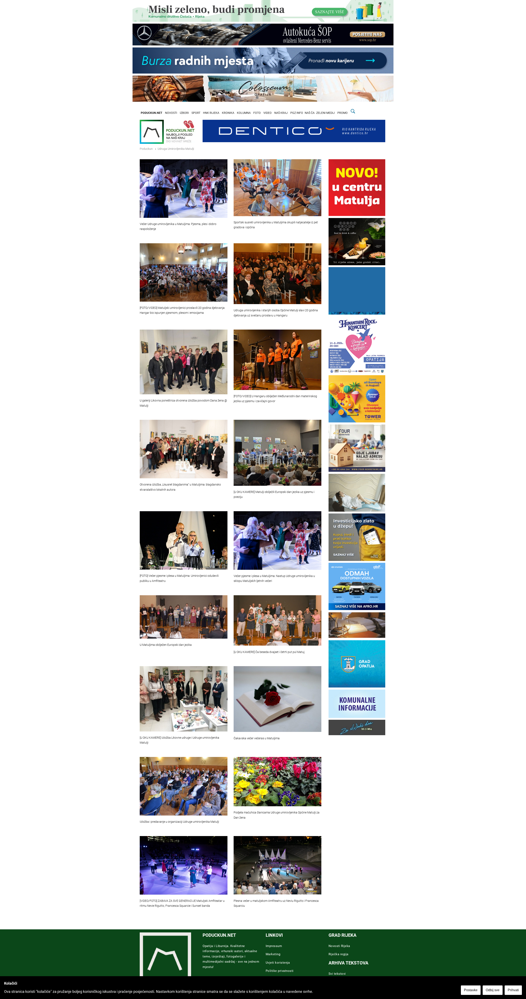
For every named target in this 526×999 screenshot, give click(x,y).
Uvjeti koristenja (278, 962)
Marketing (273, 954)
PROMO (342, 113)
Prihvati (513, 990)
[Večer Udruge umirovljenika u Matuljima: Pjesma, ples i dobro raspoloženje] (183, 188)
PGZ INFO (296, 113)
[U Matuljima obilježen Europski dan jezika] (183, 617)
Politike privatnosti (280, 971)
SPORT (195, 113)
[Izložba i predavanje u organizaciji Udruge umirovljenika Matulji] (183, 786)
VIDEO (267, 113)
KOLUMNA (244, 113)
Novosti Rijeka (339, 946)
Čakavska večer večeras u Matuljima (257, 738)
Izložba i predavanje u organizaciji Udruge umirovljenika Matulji (179, 822)
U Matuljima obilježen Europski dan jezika (166, 645)
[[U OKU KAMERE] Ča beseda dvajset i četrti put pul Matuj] (277, 620)
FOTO (257, 113)
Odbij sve (492, 990)
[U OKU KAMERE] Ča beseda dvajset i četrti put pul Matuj (269, 652)
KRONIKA (228, 113)
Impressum (274, 946)
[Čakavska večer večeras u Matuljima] (277, 699)
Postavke (471, 990)
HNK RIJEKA (211, 113)
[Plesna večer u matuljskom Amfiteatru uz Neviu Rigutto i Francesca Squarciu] (277, 865)
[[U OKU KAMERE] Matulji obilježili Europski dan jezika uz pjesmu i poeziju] (277, 453)
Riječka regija (338, 954)
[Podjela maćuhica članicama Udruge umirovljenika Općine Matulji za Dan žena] (277, 781)
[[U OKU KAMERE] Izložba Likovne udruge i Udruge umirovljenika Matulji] (183, 698)
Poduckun (146, 149)
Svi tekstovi (337, 974)
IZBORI (184, 113)
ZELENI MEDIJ (325, 113)
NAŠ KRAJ (281, 113)
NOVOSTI (171, 113)
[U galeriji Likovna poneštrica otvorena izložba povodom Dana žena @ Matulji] (183, 362)
